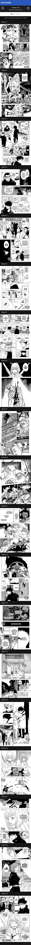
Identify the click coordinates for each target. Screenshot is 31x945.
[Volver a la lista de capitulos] (15, 14)
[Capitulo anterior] (2, 8)
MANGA (6, 2)
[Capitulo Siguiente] (28, 8)
